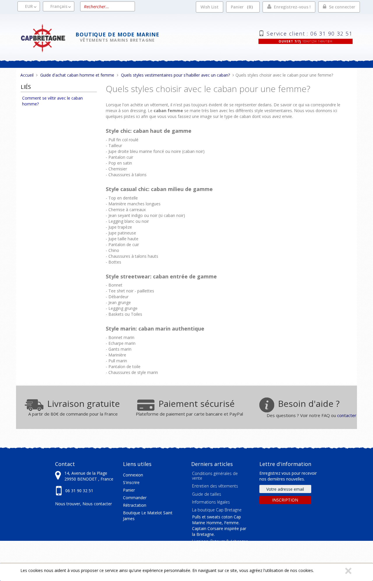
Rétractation (134, 505)
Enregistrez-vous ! (292, 7)
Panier (241, 7)
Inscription (285, 500)
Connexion (133, 475)
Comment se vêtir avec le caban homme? (52, 101)
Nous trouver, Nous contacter (83, 503)
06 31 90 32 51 (79, 490)
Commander (135, 497)
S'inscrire (131, 482)
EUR (29, 6)
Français (58, 6)
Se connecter (342, 7)
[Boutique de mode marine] (47, 37)
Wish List (209, 7)
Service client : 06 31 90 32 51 (310, 33)
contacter (346, 415)
